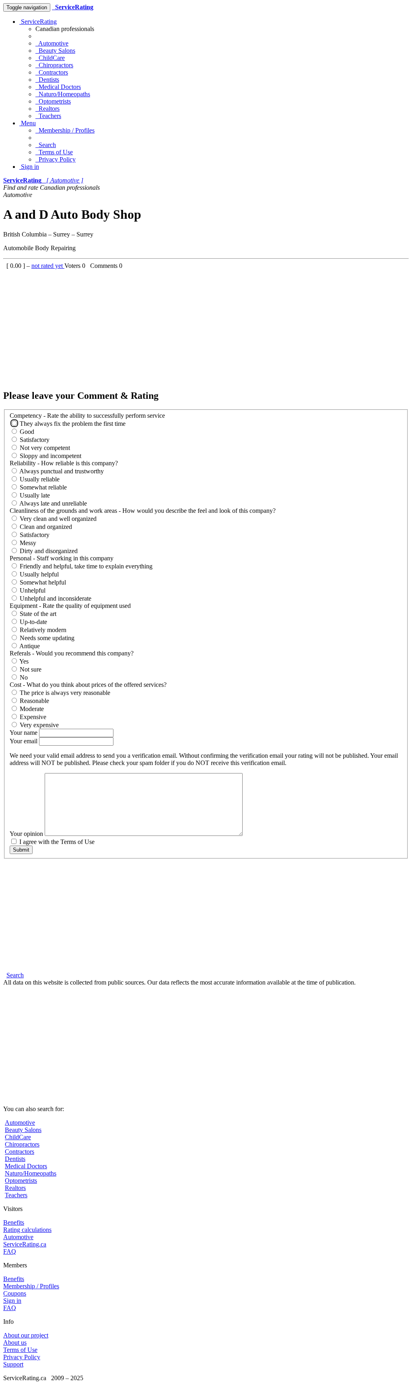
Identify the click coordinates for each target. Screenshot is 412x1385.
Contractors (51, 72)
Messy (27, 542)
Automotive (51, 43)
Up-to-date (32, 621)
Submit (21, 850)
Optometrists (53, 101)
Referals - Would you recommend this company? (72, 653)
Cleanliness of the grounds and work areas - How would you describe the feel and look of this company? (143, 510)
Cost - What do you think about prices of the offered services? (88, 684)
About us (15, 1342)
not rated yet (47, 265)
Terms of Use (54, 152)
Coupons (14, 1293)
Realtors (47, 108)
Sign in (29, 166)
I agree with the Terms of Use (56, 841)
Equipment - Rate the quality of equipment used (70, 605)
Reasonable (33, 700)
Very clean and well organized (57, 518)
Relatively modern (42, 629)
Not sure (29, 669)
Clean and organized (45, 526)
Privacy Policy (55, 159)
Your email (24, 741)
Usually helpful (38, 574)
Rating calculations (27, 1229)
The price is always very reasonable (64, 692)
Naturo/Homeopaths (62, 94)
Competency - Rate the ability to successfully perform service (87, 415)
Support (13, 1364)
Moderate (31, 708)
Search (45, 144)
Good (26, 431)
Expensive (32, 716)
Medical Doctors (58, 86)
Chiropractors (54, 65)
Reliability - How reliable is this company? (64, 463)
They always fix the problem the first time (72, 423)
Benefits (13, 1222)
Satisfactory (33, 439)
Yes (23, 661)
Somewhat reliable (42, 487)
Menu (27, 123)
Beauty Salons (55, 50)
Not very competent (44, 447)
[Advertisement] (206, 326)
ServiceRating (38, 21)
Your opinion (27, 833)
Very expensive (38, 725)
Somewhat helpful (42, 582)
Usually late (34, 495)
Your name (24, 732)
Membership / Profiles (65, 130)
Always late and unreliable (52, 503)
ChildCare (50, 57)
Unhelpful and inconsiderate (54, 598)
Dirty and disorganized (48, 550)
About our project (25, 1335)
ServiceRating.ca (24, 1244)
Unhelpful (31, 590)
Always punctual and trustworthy (61, 471)
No (23, 677)
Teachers (48, 115)
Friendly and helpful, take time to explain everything (85, 566)
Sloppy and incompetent (49, 455)
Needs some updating (46, 637)
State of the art (37, 613)
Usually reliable (39, 479)
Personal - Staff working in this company (61, 558)
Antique (29, 646)
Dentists (47, 79)
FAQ (9, 1251)
